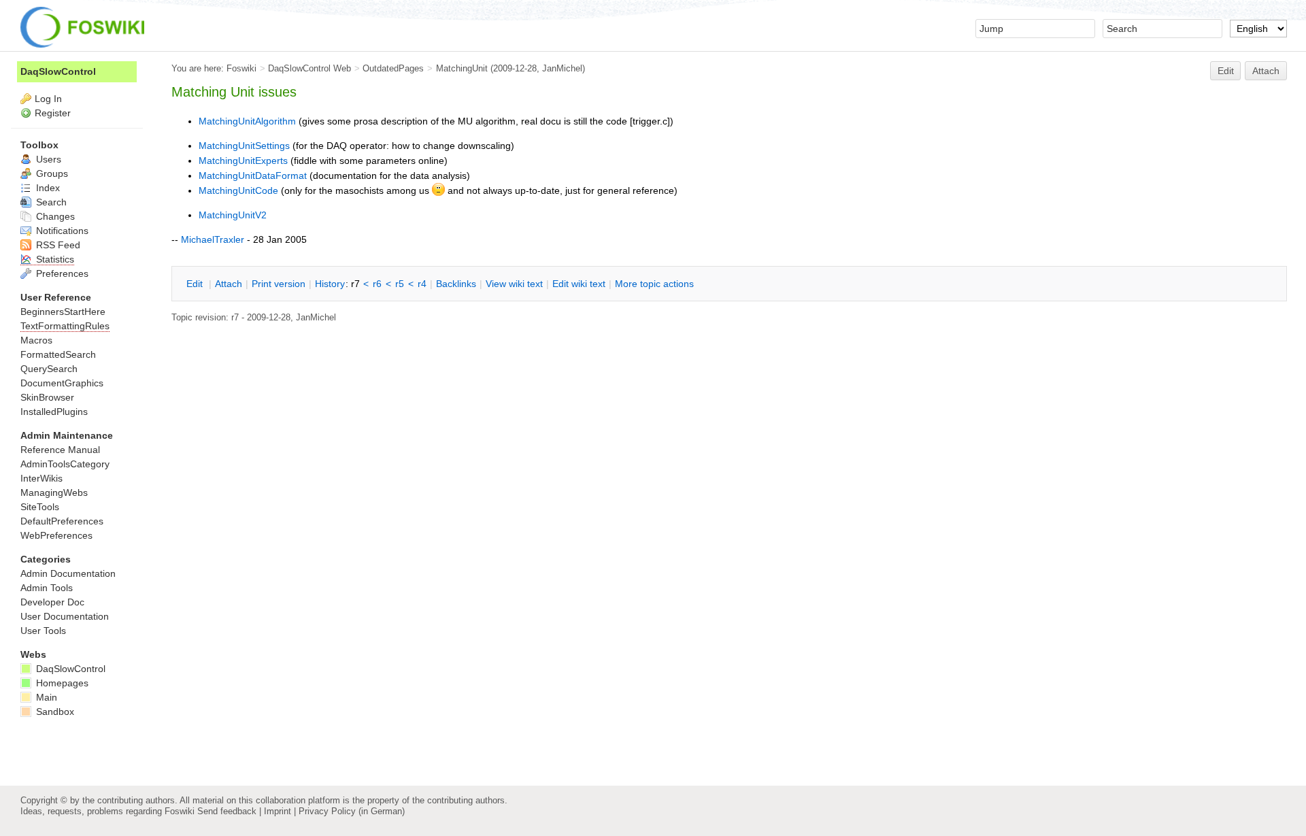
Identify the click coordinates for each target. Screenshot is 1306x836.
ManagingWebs (54, 492)
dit (195, 283)
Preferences (60, 273)
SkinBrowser (47, 397)
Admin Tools (46, 587)
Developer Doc (52, 602)
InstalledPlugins (54, 411)
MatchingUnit (462, 68)
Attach (1265, 70)
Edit (1226, 70)
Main (45, 697)
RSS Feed (56, 244)
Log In (48, 98)
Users (47, 159)
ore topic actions (654, 283)
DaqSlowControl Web (309, 68)
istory (330, 283)
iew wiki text (514, 283)
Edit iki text (578, 283)
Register (53, 112)
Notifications (60, 230)
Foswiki (241, 68)
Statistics (53, 259)
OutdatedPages (393, 68)
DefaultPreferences (61, 521)
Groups (50, 173)
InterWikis (41, 478)
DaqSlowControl (58, 71)
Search (50, 202)
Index (46, 187)
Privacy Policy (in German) (352, 811)
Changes (54, 216)
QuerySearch (49, 368)
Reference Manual (60, 449)
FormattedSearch (58, 354)
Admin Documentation (68, 573)
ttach (228, 283)
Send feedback (226, 811)
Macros (36, 340)
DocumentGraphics (61, 383)
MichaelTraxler (212, 239)
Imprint (277, 811)
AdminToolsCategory (65, 463)
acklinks (456, 283)
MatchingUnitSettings (244, 145)
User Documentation (64, 616)
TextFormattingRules (65, 325)
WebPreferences (56, 535)
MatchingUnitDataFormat (253, 175)
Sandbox (53, 711)
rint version (278, 283)
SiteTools (39, 506)
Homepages (60, 683)
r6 (377, 283)
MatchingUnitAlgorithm (247, 121)
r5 (399, 283)
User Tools (43, 630)
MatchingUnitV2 (233, 215)
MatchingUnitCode (238, 190)
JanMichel (562, 68)
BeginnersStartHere (62, 311)
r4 (422, 283)
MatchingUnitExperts (243, 160)
